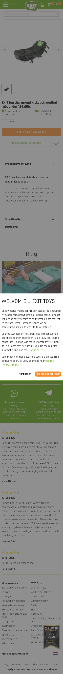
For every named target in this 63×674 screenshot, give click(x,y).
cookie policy (36, 350)
